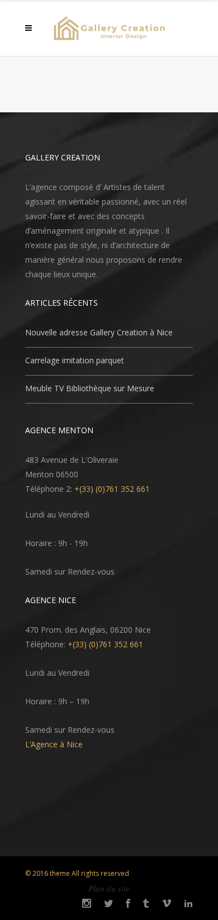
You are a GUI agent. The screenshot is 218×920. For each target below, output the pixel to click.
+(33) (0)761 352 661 (112, 488)
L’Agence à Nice (54, 744)
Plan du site (109, 888)
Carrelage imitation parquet (74, 360)
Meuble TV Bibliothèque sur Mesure (89, 388)
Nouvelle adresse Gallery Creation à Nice (99, 332)
